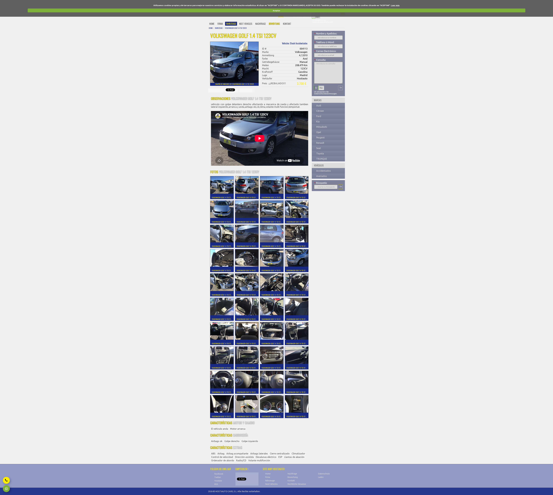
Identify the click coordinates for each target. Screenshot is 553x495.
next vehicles (245, 23)
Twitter (217, 477)
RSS (216, 484)
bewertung (274, 23)
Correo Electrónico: (325, 51)
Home (268, 474)
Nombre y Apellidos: (325, 33)
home (211, 23)
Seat (318, 148)
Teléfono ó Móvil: (324, 42)
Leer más (395, 5)
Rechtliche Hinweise (296, 484)
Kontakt (291, 480)
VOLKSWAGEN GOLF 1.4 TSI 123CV (236, 28)
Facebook (218, 474)
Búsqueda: (320, 183)
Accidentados (323, 170)
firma (220, 23)
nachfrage (260, 23)
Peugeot (320, 137)
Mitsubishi (321, 127)
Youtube (218, 481)
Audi (318, 105)
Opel (318, 132)
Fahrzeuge (270, 480)
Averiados (321, 176)
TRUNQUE (321, 159)
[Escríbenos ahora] (6, 488)
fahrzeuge (231, 23)
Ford (318, 116)
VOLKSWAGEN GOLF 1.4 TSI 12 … (222, 197)
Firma (267, 477)
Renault (320, 143)
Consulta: (320, 60)
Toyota (320, 153)
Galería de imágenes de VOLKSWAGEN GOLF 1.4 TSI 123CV (234, 84)
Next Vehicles (271, 484)
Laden (321, 477)
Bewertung (292, 477)
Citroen (320, 111)
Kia (318, 121)
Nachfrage (292, 474)
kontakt (287, 23)
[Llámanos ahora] (6, 480)
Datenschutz (324, 474)
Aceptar (276, 11)
